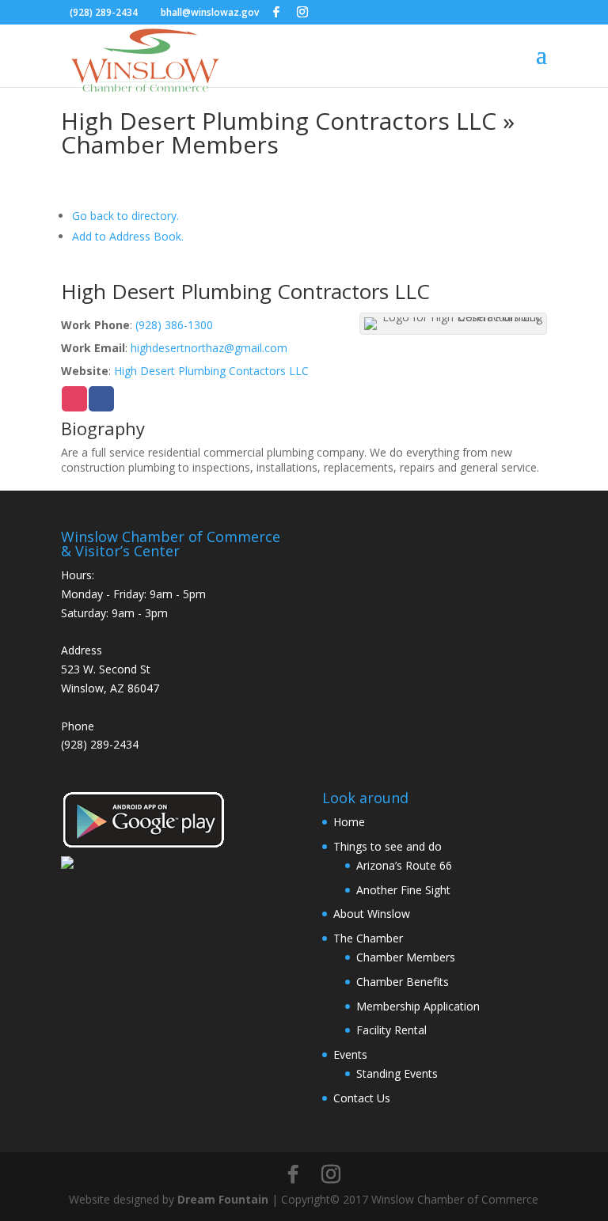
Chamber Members (405, 957)
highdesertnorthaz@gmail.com (209, 347)
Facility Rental (391, 1029)
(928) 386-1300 (174, 324)
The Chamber (368, 938)
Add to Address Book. (128, 236)
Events (350, 1054)
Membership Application (418, 1006)
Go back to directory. (125, 215)
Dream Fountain (222, 1199)
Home (349, 821)
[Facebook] (276, 11)
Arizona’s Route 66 (404, 865)
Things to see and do (387, 846)
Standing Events (397, 1073)
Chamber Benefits (402, 981)
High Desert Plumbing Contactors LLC (211, 370)
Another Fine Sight (403, 889)
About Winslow (371, 913)
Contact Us (361, 1097)
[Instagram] (302, 11)
